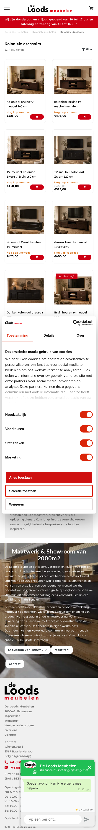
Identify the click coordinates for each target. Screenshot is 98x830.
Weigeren (16, 504)
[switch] (86, 429)
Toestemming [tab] (17, 335)
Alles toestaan (20, 477)
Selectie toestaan (22, 491)
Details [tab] (49, 335)
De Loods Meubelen (16, 32)
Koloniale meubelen (44, 32)
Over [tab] (80, 335)
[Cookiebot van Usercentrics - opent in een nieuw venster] (73, 323)
